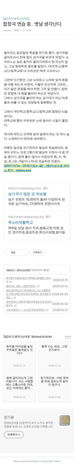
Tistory (57, 461)
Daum (36, 461)
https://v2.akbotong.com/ (24, 188)
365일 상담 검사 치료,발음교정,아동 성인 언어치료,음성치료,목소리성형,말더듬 (36, 230)
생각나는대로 (23, 269)
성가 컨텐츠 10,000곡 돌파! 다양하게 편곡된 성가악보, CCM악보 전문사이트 (36, 201)
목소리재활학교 (20, 222)
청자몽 (9, 417)
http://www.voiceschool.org (26, 216)
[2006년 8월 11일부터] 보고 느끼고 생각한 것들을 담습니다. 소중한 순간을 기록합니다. (28, 424)
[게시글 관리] (23, 252)
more (68, 336)
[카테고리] (5, 4)
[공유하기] (18, 252)
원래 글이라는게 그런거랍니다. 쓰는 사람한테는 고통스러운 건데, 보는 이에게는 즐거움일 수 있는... (28, 294)
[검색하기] (69, 4)
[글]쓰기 (11, 269)
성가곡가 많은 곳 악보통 (27, 194)
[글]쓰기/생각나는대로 (16, 18)
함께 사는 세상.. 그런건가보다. (21, 286)
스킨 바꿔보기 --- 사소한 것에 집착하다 (25, 309)
